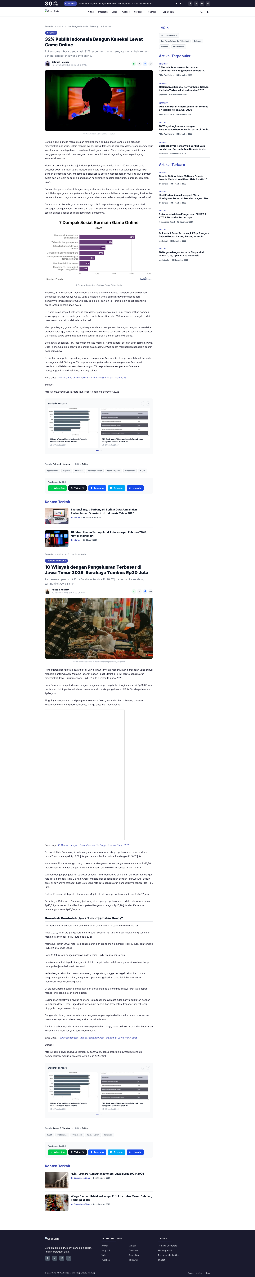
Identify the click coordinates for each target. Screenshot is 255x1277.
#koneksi (79, 471)
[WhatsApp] (133, 63)
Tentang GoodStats (167, 1245)
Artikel (91, 11)
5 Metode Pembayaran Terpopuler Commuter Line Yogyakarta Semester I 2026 (181, 70)
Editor (85, 464)
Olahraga (197, 41)
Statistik (138, 11)
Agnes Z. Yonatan (62, 1128)
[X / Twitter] (139, 63)
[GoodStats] (53, 11)
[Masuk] (207, 12)
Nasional (164, 46)
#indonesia (130, 471)
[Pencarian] (201, 12)
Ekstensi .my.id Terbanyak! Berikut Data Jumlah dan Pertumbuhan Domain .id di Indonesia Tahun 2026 (182, 149)
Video (114, 11)
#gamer (66, 471)
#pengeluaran (93, 1135)
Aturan (190, 1273)
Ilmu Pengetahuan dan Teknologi (83, 26)
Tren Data (151, 11)
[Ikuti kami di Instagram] (202, 3)
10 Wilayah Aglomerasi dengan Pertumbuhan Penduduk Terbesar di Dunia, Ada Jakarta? (184, 129)
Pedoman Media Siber (168, 1255)
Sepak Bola (168, 11)
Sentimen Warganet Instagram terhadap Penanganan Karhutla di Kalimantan (115, 3)
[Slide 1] (97, 450)
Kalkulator (133, 1260)
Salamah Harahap (62, 464)
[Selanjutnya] (180, 3)
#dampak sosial (95, 471)
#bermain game (113, 471)
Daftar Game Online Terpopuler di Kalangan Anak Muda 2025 (92, 377)
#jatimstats (62, 1135)
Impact (161, 1260)
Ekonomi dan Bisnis (76, 554)
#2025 (142, 471)
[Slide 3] (101, 450)
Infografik (103, 11)
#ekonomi (108, 1135)
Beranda (49, 26)
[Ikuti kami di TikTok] (208, 3)
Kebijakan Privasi (203, 1273)
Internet (107, 26)
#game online (52, 471)
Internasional (178, 46)
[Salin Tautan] (150, 63)
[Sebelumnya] (176, 3)
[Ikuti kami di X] (196, 3)
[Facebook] (145, 63)
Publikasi (125, 11)
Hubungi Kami (165, 1250)
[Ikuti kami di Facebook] (190, 3)
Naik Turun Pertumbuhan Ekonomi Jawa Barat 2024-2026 (107, 1173)
